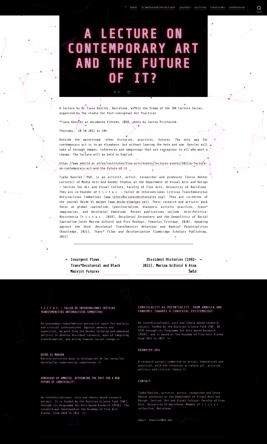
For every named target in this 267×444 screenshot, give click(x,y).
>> (118, 339)
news (143, 20)
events (134, 20)
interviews (217, 7)
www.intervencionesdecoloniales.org (134, 197)
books (134, 7)
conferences (237, 7)
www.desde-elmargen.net (128, 202)
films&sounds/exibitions (158, 7)
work (152, 20)
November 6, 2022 (142, 92)
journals (185, 7)
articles (200, 7)
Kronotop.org (149, 350)
